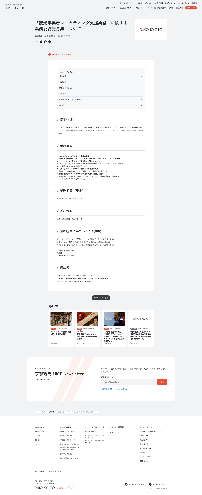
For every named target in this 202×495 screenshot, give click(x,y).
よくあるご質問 (182, 3)
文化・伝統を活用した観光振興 (69, 444)
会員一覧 (158, 3)
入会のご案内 (191, 8)
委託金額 (62, 93)
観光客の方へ (169, 3)
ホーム (38, 412)
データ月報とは (90, 431)
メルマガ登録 (138, 3)
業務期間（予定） (66, 87)
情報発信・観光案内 (66, 436)
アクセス (37, 444)
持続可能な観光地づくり (67, 440)
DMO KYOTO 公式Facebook (137, 484)
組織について (39, 427)
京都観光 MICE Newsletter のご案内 (114, 389)
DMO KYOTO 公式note (160, 484)
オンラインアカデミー (124, 3)
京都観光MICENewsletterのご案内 (150, 431)
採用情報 (194, 3)
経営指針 (37, 440)
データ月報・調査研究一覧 (94, 427)
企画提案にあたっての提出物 (70, 99)
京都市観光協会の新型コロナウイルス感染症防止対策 (69, 449)
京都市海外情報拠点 (66, 454)
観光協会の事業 (65, 427)
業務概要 (62, 82)
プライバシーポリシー (55, 471)
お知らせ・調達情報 (175, 8)
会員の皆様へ (148, 3)
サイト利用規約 (39, 471)
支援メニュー (140, 8)
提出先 (61, 105)
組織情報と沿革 (39, 431)
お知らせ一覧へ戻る (101, 298)
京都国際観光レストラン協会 (69, 458)
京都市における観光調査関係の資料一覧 (94, 442)
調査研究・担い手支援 (67, 431)
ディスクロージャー (41, 436)
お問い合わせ (144, 461)
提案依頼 (62, 76)
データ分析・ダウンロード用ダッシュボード (94, 436)
